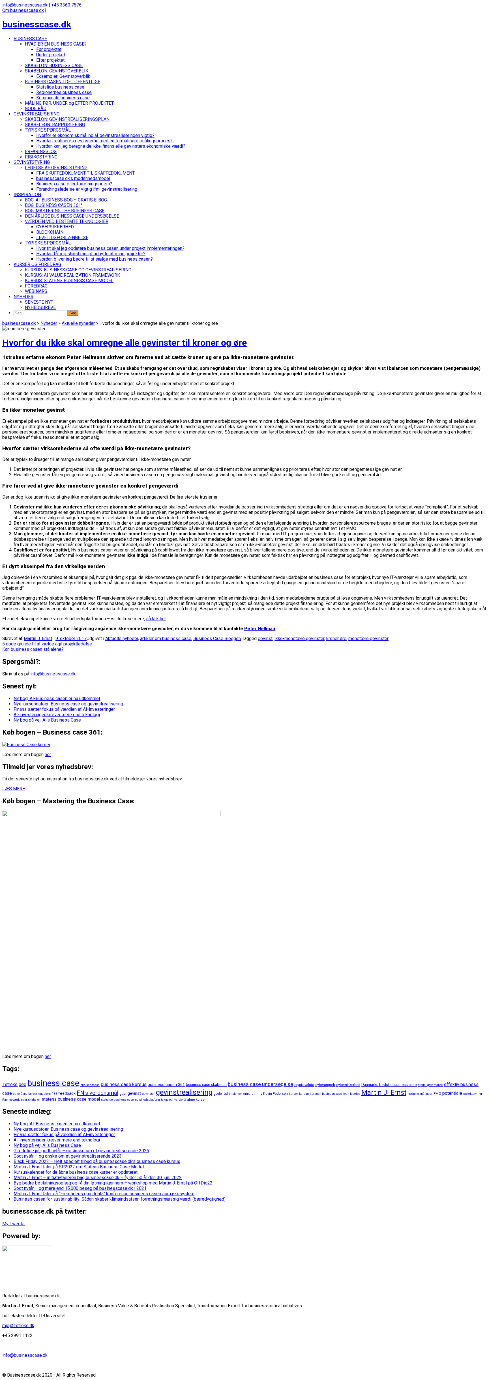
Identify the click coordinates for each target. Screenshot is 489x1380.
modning (413, 1094)
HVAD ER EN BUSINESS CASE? (56, 44)
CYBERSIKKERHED (55, 226)
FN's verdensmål (97, 1092)
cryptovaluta (304, 1085)
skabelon (34, 1100)
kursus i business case (326, 1094)
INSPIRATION (27, 194)
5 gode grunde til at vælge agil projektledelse (47, 644)
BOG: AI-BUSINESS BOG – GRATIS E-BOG (66, 200)
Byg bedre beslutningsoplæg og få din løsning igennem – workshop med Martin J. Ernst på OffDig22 (113, 1183)
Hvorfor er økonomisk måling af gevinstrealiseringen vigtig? (95, 135)
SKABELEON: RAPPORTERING (55, 124)
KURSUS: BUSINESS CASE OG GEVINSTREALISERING (78, 269)
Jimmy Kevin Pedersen (270, 1094)
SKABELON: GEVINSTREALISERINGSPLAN (67, 119)
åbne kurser (196, 1100)
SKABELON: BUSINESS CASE (54, 65)
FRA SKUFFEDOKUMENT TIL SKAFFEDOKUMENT (85, 173)
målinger (426, 1094)
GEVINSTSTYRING (32, 162)
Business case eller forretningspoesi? (74, 183)
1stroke (10, 1084)
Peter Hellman (259, 628)
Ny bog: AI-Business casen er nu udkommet (57, 698)
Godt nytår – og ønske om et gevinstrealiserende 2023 (68, 1156)
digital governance (430, 1085)
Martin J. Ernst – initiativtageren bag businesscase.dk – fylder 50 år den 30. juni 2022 (98, 1177)
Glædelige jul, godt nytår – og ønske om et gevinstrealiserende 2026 (81, 1150)
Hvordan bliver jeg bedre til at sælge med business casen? (94, 259)
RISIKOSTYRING (41, 157)
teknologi (167, 1100)
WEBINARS (36, 291)
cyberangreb (325, 1085)
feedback (67, 1093)
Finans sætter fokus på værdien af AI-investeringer (64, 709)
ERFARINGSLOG (41, 151)
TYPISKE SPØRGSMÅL (48, 130)
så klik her (156, 618)
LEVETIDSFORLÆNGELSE (62, 237)
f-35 (54, 1094)
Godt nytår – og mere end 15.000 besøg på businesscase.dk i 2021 (80, 1188)
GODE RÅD (35, 108)
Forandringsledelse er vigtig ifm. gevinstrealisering (86, 189)
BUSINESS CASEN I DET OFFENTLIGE (62, 81)
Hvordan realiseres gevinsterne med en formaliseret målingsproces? (104, 140)
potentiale (452, 1093)
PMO (437, 1094)
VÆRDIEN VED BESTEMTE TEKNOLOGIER (66, 221)
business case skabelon (206, 1084)
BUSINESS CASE (30, 38)
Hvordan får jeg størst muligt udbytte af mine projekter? (90, 253)
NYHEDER (23, 296)
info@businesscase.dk (25, 5)
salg (24, 1100)
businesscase (90, 1085)
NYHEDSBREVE (40, 307)
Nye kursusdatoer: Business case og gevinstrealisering (68, 704)
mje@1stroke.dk (18, 1325)
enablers (44, 1094)
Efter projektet (50, 60)
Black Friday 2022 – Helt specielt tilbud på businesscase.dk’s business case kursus (97, 1161)
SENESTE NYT (39, 302)
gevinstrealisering (184, 1092)
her (48, 754)
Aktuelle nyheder (121, 638)
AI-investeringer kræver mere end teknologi (57, 714)
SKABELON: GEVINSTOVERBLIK (56, 71)
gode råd (221, 1094)
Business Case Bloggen (217, 638)
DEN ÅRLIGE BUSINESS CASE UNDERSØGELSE (72, 216)
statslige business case (117, 1100)
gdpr (122, 1094)
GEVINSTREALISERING (36, 114)
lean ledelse (351, 1094)
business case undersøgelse (260, 1084)
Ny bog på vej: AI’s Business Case (47, 720)
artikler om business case (165, 638)
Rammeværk (11, 1100)
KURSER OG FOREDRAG (37, 264)
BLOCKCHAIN (49, 232)
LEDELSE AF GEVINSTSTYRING (56, 167)
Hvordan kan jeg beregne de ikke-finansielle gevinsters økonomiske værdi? (110, 146)
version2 (180, 1100)
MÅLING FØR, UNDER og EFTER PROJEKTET (69, 103)
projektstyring (472, 1094)
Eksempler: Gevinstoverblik (63, 76)
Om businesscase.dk (23, 10)
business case (53, 1083)
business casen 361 (166, 1084)
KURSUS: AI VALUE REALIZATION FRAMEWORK (72, 275)
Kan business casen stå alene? (33, 649)
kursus (304, 1094)
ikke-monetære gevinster (299, 638)
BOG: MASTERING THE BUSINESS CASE (64, 210)
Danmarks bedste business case (389, 1084)
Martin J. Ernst (38, 638)
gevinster (148, 1094)
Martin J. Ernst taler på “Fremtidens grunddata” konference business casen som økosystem (104, 1193)
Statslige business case (60, 87)
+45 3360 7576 (66, 5)
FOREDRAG (36, 286)
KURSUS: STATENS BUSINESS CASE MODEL (69, 280)
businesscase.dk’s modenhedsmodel (73, 178)
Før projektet (48, 49)
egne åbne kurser (25, 1094)
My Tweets (13, 1223)
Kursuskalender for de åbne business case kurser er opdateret (76, 1172)
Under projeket (50, 54)
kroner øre (336, 638)
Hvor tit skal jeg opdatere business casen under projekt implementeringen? (110, 248)
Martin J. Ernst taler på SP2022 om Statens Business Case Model (79, 1166)
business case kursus (124, 1084)
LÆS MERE (13, 788)
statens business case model (71, 1099)
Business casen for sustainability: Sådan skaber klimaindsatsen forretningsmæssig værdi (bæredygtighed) (120, 1199)
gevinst (265, 638)
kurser (293, 1094)
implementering (239, 1094)
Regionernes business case (64, 92)
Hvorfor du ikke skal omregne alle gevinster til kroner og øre (124, 342)
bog (22, 1084)
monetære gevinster (368, 638)
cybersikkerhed (348, 1085)
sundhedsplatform (147, 1100)
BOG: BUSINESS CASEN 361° (54, 205)
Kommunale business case (63, 97)
